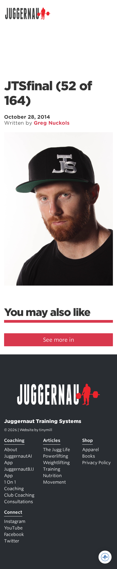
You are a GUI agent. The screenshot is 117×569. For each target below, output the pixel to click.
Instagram (14, 521)
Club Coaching (19, 495)
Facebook (14, 534)
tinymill (45, 430)
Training (51, 469)
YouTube (13, 528)
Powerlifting (55, 456)
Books (88, 456)
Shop (87, 440)
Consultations (18, 501)
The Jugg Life (56, 449)
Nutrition (52, 475)
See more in (58, 340)
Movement (54, 482)
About (10, 449)
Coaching (14, 440)
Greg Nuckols (52, 123)
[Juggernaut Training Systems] (30, 13)
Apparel (90, 449)
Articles (51, 440)
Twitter (11, 541)
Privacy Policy (96, 462)
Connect (13, 512)
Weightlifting (56, 462)
